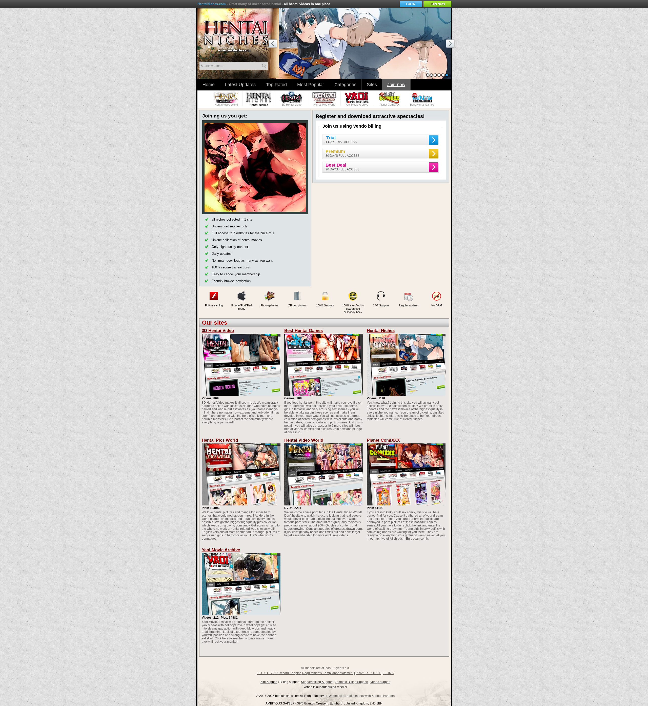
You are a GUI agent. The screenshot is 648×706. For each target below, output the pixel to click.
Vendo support (380, 682)
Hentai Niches (381, 330)
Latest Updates (240, 84)
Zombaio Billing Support (351, 682)
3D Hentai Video (218, 330)
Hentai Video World (303, 440)
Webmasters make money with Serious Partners (362, 696)
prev (274, 44)
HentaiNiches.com (211, 4)
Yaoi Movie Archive (221, 549)
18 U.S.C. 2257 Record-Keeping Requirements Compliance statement (305, 673)
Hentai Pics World (220, 440)
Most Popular (310, 84)
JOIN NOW (437, 4)
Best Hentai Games (303, 330)
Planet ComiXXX (383, 440)
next (451, 44)
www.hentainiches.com (239, 34)
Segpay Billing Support (317, 682)
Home (208, 84)
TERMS (388, 673)
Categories (345, 84)
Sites (372, 84)
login (410, 4)
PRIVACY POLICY (368, 673)
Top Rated (276, 84)
